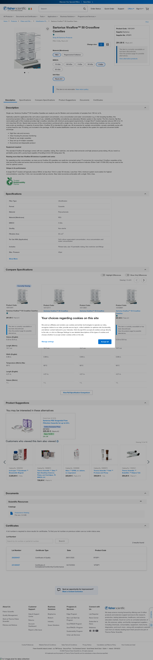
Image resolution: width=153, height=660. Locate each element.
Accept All (105, 342)
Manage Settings (48, 342)
